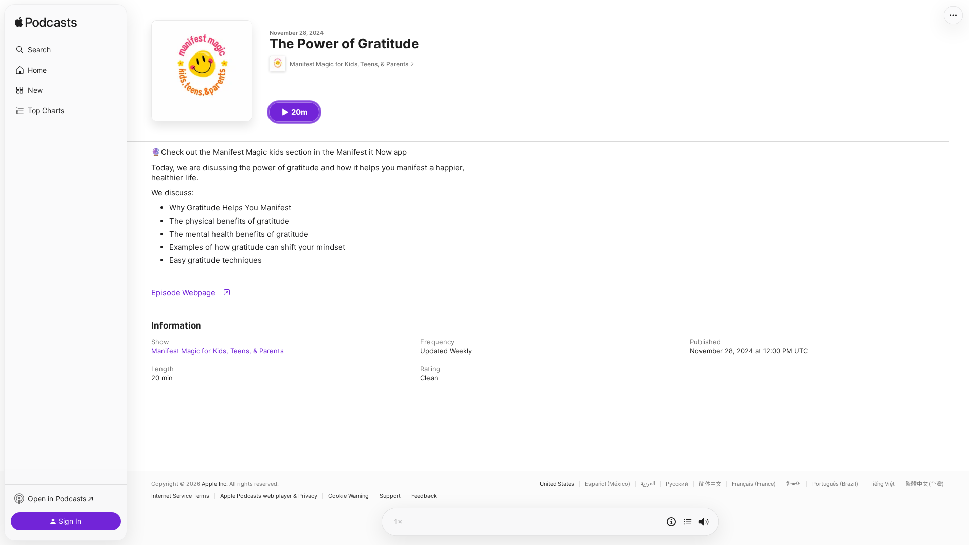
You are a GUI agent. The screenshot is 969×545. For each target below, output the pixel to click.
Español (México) (607, 484)
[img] (46, 23)
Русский (677, 484)
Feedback (424, 496)
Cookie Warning (348, 496)
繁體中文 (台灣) (924, 484)
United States (557, 484)
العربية (648, 484)
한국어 (793, 484)
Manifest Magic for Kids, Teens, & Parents (217, 351)
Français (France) (754, 484)
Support (390, 496)
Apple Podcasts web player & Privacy (268, 496)
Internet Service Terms (180, 496)
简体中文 (710, 484)
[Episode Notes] (671, 522)
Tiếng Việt (882, 484)
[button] (65, 50)
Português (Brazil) (835, 484)
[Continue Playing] (688, 522)
